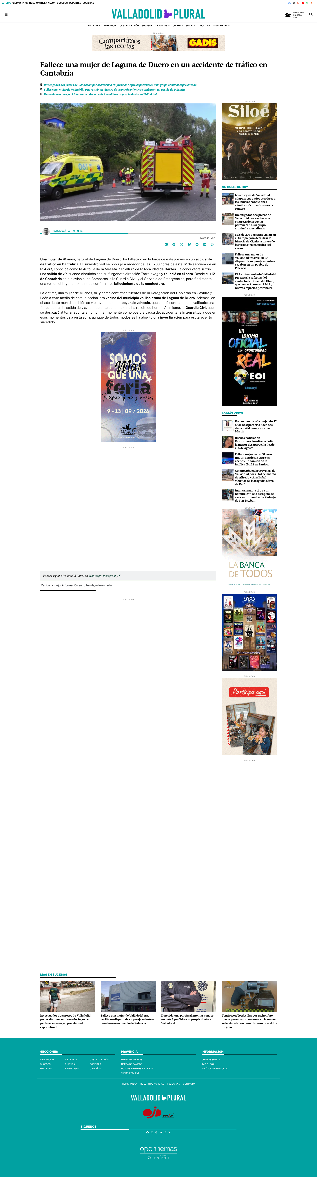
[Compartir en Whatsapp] (212, 244)
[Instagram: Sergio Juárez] (81, 231)
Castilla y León (45, 3)
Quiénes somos (211, 1059)
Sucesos (62, 3)
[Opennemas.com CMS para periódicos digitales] (158, 1153)
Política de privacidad (215, 1068)
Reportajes (72, 1068)
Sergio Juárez (62, 231)
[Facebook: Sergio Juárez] (78, 231)
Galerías (95, 1068)
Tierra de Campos (131, 1064)
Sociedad (88, 3)
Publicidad (173, 1084)
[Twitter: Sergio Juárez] (74, 231)
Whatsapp (95, 576)
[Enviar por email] (166, 244)
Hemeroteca (129, 1084)
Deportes (75, 3)
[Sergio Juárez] (46, 231)
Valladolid (47, 1059)
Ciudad (16, 3)
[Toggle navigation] (6, 14)
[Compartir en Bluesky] (189, 244)
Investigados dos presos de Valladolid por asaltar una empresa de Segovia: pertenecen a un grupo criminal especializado (120, 85)
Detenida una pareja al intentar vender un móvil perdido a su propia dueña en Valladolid (100, 94)
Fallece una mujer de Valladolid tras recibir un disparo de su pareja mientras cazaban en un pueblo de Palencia (114, 89)
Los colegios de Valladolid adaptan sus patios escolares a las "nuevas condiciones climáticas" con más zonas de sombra (255, 202)
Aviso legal (209, 1064)
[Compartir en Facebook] (174, 244)
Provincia (28, 3)
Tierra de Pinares (131, 1059)
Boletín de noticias (152, 1084)
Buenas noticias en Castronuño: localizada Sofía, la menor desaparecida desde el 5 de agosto (254, 443)
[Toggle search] (311, 14)
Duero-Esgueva (130, 1073)
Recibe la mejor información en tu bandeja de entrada (76, 585)
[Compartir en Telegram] (197, 244)
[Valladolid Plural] (158, 14)
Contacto (189, 1084)
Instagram (109, 576)
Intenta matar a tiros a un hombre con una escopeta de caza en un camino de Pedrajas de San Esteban (255, 495)
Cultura (70, 1064)
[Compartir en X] (181, 244)
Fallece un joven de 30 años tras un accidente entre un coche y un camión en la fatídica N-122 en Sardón (253, 459)
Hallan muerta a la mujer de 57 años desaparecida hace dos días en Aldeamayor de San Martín (255, 426)
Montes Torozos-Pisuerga (137, 1068)
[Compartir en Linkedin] (205, 244)
